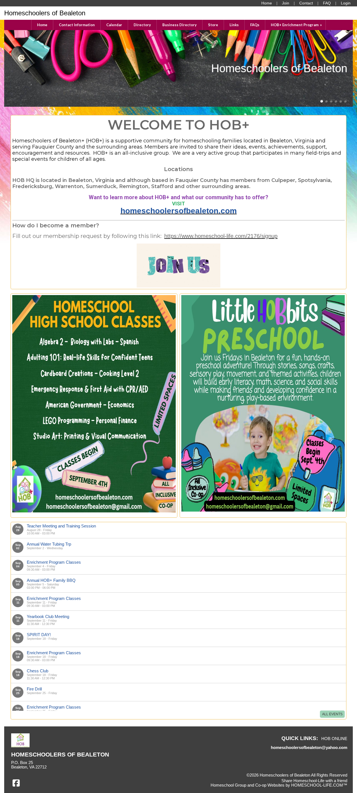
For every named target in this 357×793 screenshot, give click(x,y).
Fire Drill (34, 689)
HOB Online (334, 738)
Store (213, 25)
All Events (332, 714)
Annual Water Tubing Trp (49, 544)
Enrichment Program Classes (54, 562)
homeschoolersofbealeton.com (178, 210)
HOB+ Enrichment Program (297, 25)
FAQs (254, 25)
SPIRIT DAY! (39, 634)
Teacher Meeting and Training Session (61, 526)
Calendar (114, 25)
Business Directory (179, 25)
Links (234, 25)
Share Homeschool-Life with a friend (314, 781)
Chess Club (37, 670)
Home (42, 25)
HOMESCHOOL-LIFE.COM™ (319, 785)
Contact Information (77, 25)
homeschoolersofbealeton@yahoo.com (309, 747)
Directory (142, 25)
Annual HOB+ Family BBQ (51, 580)
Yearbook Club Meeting (48, 616)
